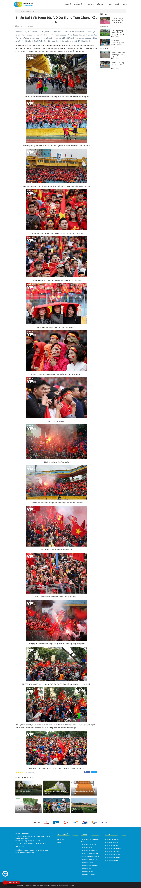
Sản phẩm (100, 4)
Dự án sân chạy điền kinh (112, 839)
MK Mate (71, 885)
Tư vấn (117, 4)
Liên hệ (125, 4)
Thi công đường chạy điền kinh (89, 853)
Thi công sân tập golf (87, 871)
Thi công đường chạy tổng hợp (89, 859)
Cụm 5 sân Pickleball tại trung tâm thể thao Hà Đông (117, 44)
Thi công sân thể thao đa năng (89, 850)
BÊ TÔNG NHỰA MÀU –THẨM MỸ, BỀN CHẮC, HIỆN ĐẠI (117, 21)
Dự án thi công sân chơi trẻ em (113, 848)
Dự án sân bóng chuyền (111, 842)
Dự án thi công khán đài (111, 860)
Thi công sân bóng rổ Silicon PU (90, 844)
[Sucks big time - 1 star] (16, 772)
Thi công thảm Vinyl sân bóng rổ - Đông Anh (118, 55)
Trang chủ (67, 4)
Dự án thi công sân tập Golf (112, 854)
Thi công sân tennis (86, 847)
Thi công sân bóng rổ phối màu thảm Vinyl (117, 65)
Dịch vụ (89, 4)
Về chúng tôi (78, 4)
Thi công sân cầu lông (87, 862)
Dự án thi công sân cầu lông (112, 857)
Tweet (95, 772)
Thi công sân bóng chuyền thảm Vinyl (90, 840)
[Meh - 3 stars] (20, 772)
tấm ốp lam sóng (20, 852)
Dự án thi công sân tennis (112, 851)
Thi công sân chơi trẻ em (88, 874)
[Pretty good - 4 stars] (22, 772)
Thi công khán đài (86, 868)
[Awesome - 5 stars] (24, 772)
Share (88, 772)
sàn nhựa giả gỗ (36, 850)
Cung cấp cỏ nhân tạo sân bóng (90, 856)
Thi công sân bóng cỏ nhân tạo (89, 865)
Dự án (110, 4)
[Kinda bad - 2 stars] (18, 772)
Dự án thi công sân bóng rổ (112, 845)
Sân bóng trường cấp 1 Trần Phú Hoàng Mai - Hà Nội (118, 33)
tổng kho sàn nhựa (26, 850)
